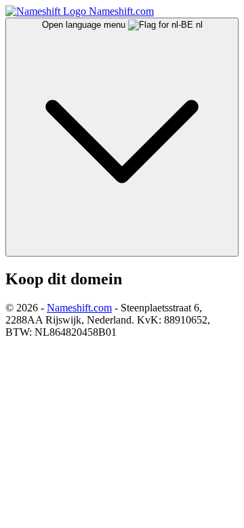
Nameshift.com (79, 307)
